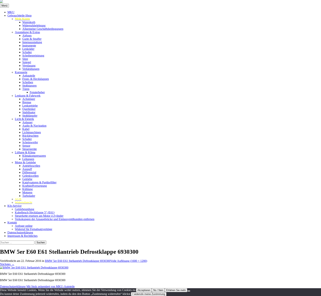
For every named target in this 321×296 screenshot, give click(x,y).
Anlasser (27, 122)
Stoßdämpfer (29, 115)
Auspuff (27, 169)
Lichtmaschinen (31, 132)
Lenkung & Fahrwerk (27, 95)
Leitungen (28, 159)
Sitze (25, 58)
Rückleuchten (30, 135)
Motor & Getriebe (25, 162)
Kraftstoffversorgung (34, 185)
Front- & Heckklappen (35, 78)
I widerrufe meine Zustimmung (148, 294)
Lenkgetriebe (30, 105)
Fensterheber (37, 92)
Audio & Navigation (34, 125)
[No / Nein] (188, 291)
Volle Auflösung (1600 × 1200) (128, 260)
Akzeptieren (143, 290)
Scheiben (27, 82)
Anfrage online (24, 225)
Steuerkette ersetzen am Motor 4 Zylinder (39, 215)
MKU (10, 12)
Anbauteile (28, 75)
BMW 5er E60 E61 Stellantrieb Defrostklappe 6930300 (77, 260)
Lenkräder (28, 48)
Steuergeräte (29, 149)
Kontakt (12, 222)
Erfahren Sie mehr (176, 290)
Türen (25, 89)
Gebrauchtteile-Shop (19, 15)
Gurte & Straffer (31, 38)
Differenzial (29, 172)
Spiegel (26, 62)
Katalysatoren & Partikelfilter (39, 182)
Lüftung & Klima (25, 152)
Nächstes (7, 264)
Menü (4, 5)
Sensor (26, 145)
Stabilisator (28, 112)
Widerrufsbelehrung (34, 25)
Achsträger (28, 99)
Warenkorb (28, 22)
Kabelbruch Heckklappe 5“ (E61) (34, 212)
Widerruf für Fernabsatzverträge (33, 229)
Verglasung (28, 65)
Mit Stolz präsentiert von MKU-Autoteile (50, 286)
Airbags (27, 35)
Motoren (27, 192)
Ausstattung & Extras (27, 32)
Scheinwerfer (30, 142)
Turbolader (28, 195)
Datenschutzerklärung (20, 232)
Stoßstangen (29, 85)
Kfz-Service (14, 205)
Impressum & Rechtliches (22, 235)
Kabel (25, 129)
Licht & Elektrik (24, 119)
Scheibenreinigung (33, 55)
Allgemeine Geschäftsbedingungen (42, 28)
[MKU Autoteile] (160, 2)
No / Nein (158, 290)
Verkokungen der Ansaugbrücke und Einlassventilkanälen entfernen (54, 219)
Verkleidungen (30, 68)
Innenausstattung (32, 42)
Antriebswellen (31, 165)
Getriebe (27, 179)
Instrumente (29, 45)
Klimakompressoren (34, 155)
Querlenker (28, 109)
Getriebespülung (24, 209)
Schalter (27, 52)
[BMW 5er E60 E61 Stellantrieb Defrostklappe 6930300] (34, 267)
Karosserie (21, 72)
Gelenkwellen (30, 175)
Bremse (26, 102)
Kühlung (27, 189)
